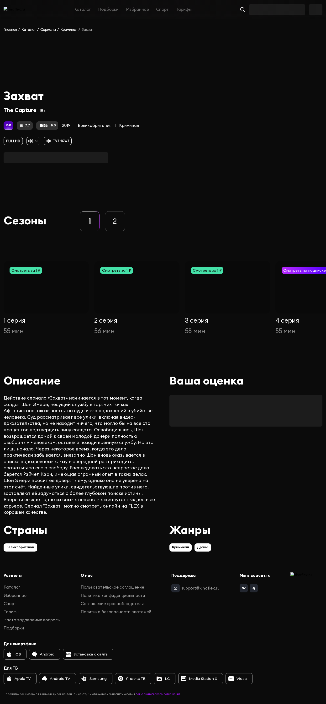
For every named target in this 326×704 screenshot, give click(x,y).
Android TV (60, 678)
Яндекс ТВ (136, 678)
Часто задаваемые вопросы (32, 620)
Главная (10, 29)
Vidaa (242, 678)
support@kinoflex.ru (200, 588)
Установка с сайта (91, 654)
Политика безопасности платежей (116, 611)
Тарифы (184, 9)
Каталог (82, 9)
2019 (66, 125)
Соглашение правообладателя (112, 603)
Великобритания (94, 125)
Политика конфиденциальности (113, 595)
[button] (90, 221)
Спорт (162, 9)
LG (167, 678)
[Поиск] (242, 9)
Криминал (68, 29)
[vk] (244, 588)
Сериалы (48, 29)
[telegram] (254, 588)
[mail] (175, 588)
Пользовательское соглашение (112, 587)
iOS (18, 654)
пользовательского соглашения (158, 694)
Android (47, 654)
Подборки (108, 9)
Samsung (98, 678)
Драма (202, 547)
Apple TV (23, 678)
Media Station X (203, 678)
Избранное (137, 9)
